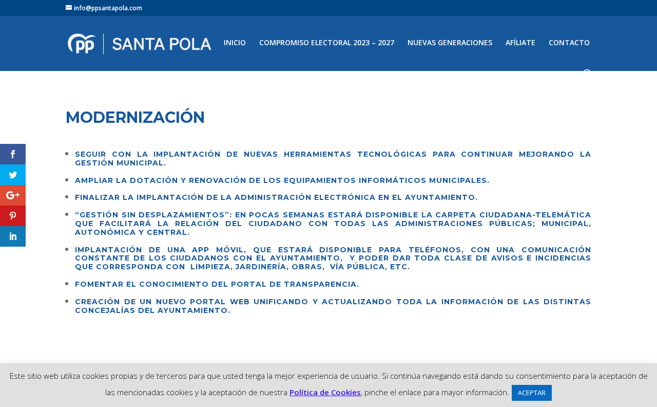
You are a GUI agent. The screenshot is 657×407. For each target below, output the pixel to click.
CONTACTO (569, 43)
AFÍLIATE (520, 43)
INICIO (235, 43)
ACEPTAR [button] (532, 392)
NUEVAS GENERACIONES (450, 43)
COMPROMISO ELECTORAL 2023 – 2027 (326, 43)
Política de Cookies (325, 392)
